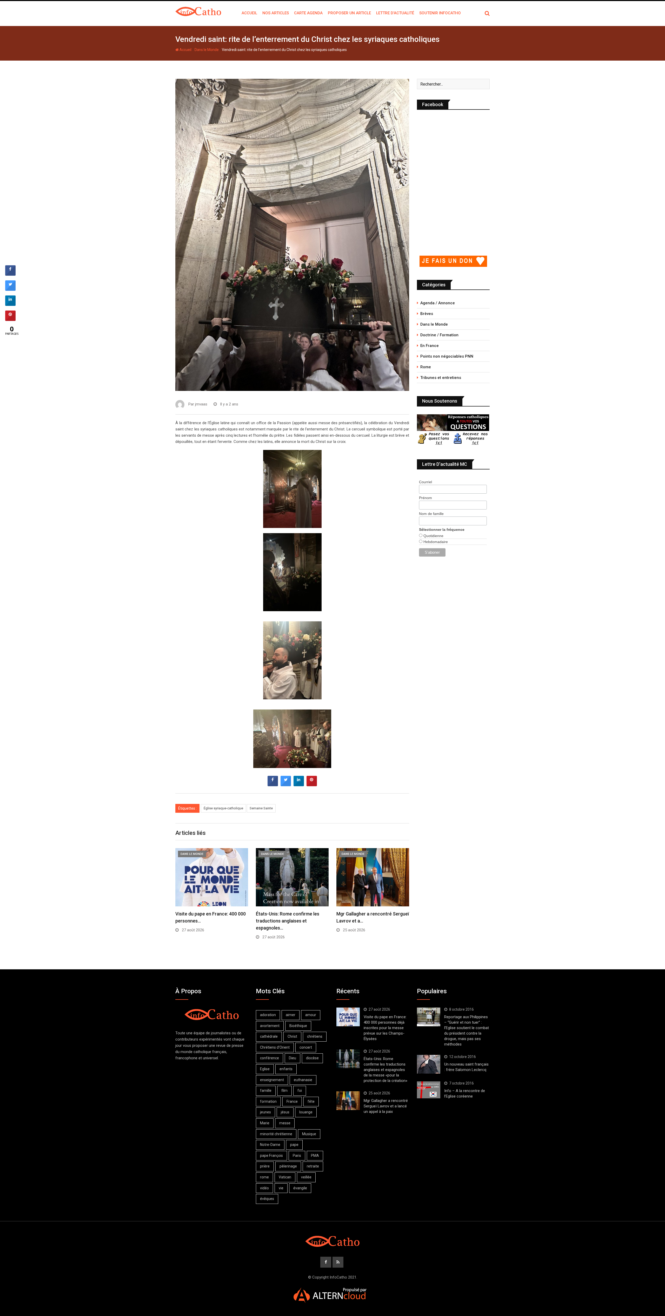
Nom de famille (431, 514)
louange (305, 1112)
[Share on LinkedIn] (10, 304)
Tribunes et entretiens (440, 377)
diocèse (312, 1058)
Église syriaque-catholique (223, 808)
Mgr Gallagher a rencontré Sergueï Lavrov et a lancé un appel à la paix (386, 1106)
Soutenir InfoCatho (440, 13)
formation (268, 1101)
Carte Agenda (308, 13)
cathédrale (269, 1036)
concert (306, 1047)
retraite (313, 1166)
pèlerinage (288, 1166)
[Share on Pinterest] (312, 784)
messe (284, 1123)
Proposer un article (349, 13)
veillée (306, 1177)
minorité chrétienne (276, 1134)
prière (265, 1166)
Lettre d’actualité (395, 13)
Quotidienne (432, 536)
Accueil (249, 13)
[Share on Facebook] (273, 784)
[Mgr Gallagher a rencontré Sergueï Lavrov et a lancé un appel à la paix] (348, 1100)
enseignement (272, 1080)
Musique (309, 1134)
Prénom (425, 498)
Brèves (426, 313)
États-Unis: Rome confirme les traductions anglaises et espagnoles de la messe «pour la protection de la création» (385, 1069)
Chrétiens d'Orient (275, 1047)
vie (281, 1188)
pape (294, 1145)
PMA (315, 1155)
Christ (292, 1036)
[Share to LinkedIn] (299, 784)
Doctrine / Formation (439, 335)
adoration (268, 1015)
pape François (271, 1155)
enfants (286, 1069)
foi (299, 1090)
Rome (425, 367)
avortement (270, 1026)
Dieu (292, 1058)
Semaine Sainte (261, 808)
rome (264, 1177)
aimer (290, 1015)
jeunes (265, 1112)
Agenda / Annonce (437, 303)
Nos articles (275, 13)
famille (265, 1090)
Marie (264, 1123)
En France (429, 345)
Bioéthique (298, 1026)
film (284, 1090)
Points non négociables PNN (446, 356)
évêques (267, 1199)
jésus (285, 1112)
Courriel (425, 482)
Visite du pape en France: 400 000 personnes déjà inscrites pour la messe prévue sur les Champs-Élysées (385, 1028)
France (292, 1101)
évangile (300, 1188)
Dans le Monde (207, 50)
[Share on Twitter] (286, 784)
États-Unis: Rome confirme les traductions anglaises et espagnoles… (287, 921)
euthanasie (303, 1080)
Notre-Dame (270, 1145)
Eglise (265, 1069)
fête (311, 1101)
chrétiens (314, 1036)
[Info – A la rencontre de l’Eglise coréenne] (428, 1090)
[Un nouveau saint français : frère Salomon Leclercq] (428, 1064)
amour (310, 1015)
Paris (297, 1155)
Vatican (285, 1177)
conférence (269, 1058)
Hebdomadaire (435, 542)
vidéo (264, 1188)
